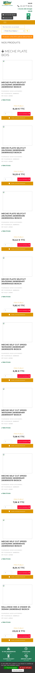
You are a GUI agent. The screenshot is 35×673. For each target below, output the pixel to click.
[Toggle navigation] (4, 22)
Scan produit (8, 18)
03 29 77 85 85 (26, 6)
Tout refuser (26, 668)
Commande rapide (9, 14)
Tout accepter (11, 668)
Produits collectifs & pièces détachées (17, 37)
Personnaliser (18, 670)
